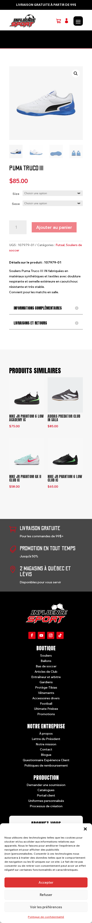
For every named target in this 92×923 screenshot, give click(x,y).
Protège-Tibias (46, 687)
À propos (46, 733)
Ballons (46, 661)
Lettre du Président (46, 739)
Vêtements (46, 693)
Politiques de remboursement (46, 765)
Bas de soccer (46, 666)
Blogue (46, 755)
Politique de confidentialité (46, 917)
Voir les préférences (46, 907)
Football (46, 704)
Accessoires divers (46, 698)
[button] (85, 829)
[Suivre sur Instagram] (50, 635)
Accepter (46, 882)
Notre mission (46, 744)
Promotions (46, 714)
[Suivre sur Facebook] (32, 635)
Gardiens (46, 682)
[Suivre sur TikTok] (60, 635)
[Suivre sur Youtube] (41, 635)
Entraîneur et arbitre (46, 677)
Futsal (60, 245)
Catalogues (46, 790)
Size (16, 194)
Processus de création (46, 806)
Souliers (46, 655)
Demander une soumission (46, 785)
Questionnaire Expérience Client (46, 760)
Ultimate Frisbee (46, 709)
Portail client (46, 795)
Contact (46, 749)
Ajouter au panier (54, 227)
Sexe (16, 204)
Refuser (46, 895)
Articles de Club (46, 672)
